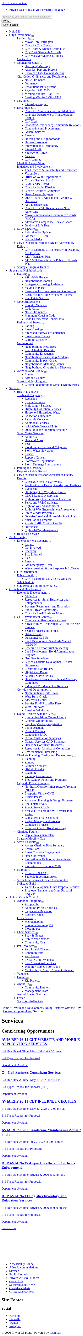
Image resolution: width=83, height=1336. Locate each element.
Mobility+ (23, 869)
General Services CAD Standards (45, 741)
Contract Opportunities (39, 720)
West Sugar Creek (36, 696)
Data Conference (35, 855)
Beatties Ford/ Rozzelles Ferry (43, 703)
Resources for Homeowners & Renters (48, 294)
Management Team (36, 991)
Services (14, 388)
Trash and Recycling (29, 395)
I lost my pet (32, 928)
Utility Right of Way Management (45, 492)
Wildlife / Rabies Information (42, 966)
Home (5, 1007)
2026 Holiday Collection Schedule (46, 429)
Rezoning (30, 772)
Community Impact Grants (41, 360)
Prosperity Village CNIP (39, 793)
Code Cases (32, 308)
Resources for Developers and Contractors (50, 291)
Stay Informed (33, 554)
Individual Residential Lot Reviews (46, 686)
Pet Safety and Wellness (39, 959)
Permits (21, 478)
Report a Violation (36, 305)
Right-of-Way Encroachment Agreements (50, 509)
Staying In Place (35, 287)
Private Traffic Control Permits (43, 523)
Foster (21, 997)
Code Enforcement (28, 301)
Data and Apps (34, 440)
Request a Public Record (32, 471)
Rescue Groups (34, 914)
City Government (19, 35)
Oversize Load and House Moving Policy (50, 516)
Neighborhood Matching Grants (44, 364)
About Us (31, 436)
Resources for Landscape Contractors (47, 748)
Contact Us (24, 59)
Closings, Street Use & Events (43, 481)
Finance (29, 135)
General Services (35, 132)
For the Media (33, 239)
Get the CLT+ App (36, 235)
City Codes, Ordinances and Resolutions (41, 76)
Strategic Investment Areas (41, 876)
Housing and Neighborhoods (42, 138)
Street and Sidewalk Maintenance (45, 332)
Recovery (30, 551)
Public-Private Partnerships (41, 610)
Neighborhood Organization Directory (48, 367)
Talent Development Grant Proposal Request (52, 887)
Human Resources (36, 142)
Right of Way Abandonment (42, 506)
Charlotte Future (27, 831)
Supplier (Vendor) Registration (43, 724)
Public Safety (17, 537)
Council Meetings (28, 62)
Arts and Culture (35, 377)
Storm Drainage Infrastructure (43, 464)
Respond (30, 561)
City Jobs (22, 100)
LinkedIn (14, 1319)
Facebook (15, 1315)
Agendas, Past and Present (41, 69)
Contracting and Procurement (42, 128)
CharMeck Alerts (19, 1288)
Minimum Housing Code (40, 315)
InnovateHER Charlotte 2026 (43, 866)
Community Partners (37, 987)
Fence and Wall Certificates (41, 502)
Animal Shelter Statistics (32, 994)
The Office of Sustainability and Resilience (51, 170)
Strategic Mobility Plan (31, 838)
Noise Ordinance (35, 80)
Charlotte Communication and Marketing (50, 111)
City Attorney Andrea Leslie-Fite (45, 48)
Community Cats (35, 942)
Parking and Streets (29, 322)
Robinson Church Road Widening (45, 828)
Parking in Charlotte (29, 468)
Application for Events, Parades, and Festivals (53, 485)
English (37, 9)
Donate (21, 977)
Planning (30, 758)
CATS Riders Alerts (21, 1291)
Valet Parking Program (38, 519)
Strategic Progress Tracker (33, 267)
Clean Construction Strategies (43, 738)
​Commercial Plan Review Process (45, 620)
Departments (24, 107)
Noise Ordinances (36, 312)
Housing (22, 274)
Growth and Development (25, 589)
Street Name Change (37, 336)
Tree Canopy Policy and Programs (46, 779)
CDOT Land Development (41, 495)
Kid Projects (32, 980)
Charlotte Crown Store (31, 163)
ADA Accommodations (23, 1267)
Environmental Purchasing (41, 752)
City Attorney (33, 159)
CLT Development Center (33, 616)
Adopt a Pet (32, 904)
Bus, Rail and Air (27, 391)
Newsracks (31, 526)
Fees (27, 443)
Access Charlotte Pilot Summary (44, 845)
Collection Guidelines (38, 416)
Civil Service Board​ (37, 183)
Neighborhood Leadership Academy (47, 357)
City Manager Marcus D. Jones (44, 55)
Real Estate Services (37, 298)
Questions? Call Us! (37, 637)
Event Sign (31, 488)
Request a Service (28, 533)
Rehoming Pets (34, 952)
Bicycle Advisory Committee (42, 190)
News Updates (26, 229)
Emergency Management (32, 540)
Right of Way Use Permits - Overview (48, 499)
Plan (27, 558)
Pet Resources (25, 945)
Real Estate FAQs (36, 803)
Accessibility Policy (21, 1264)
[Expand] (32, 36)
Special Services (35, 402)
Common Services (36, 765)
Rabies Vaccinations (37, 939)
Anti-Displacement (36, 204)
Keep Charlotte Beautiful (40, 350)
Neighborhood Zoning (38, 280)
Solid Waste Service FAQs (41, 426)
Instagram (15, 1326)
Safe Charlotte (25, 582)
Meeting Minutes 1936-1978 (42, 93)
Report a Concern (35, 457)
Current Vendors (35, 731)
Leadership (23, 38)
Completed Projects (36, 824)
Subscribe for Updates (38, 232)
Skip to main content (14, 3)
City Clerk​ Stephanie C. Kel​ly (43, 52)
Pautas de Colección (37, 419)
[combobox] (27, 17)
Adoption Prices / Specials (41, 907)
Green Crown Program (39, 194)
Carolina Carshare (36, 339)
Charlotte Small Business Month (44, 613)
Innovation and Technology (41, 145)
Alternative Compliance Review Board (48, 222)
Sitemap (14, 1271)
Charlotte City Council (38, 45)
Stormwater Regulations (39, 461)
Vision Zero (32, 173)
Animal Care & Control (23, 897)
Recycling (31, 398)
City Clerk (31, 121)
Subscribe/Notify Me (22, 1284)
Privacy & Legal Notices (24, 1277)
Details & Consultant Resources (44, 745)
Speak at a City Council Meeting (44, 73)
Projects (29, 454)
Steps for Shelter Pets (30, 1001)
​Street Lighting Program (31, 381)
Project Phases (33, 797)
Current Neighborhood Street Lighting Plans (52, 384)
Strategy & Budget (36, 152)
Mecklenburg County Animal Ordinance (49, 970)
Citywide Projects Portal (32, 783)
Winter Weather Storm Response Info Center (52, 568)
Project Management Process (42, 821)
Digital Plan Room (36, 672)
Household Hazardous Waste (42, 412)
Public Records (18, 1274)
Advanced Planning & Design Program (49, 800)
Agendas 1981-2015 (37, 90)
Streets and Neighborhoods (25, 270)
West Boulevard (34, 707)
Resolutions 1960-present (40, 87)
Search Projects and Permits (41, 630)
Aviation (30, 156)
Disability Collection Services (43, 409)
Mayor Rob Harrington (39, 41)
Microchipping (34, 921)
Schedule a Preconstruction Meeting (47, 648)
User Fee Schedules (37, 658)
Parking (29, 326)
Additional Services (37, 422)
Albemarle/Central (36, 700)
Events (29, 374)
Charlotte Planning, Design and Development (44, 755)
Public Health (25, 575)
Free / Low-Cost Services (40, 963)
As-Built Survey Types (39, 675)
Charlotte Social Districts (40, 187)
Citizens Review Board (39, 180)
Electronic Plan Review (39, 668)
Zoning (29, 762)
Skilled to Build (26, 883)
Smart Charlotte (26, 842)
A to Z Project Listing (38, 807)
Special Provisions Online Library (45, 717)
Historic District (34, 769)
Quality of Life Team (37, 225)
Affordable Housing (37, 277)
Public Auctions (34, 727)
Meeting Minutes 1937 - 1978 (43, 97)
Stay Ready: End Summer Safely (37, 585)
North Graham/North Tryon (41, 693)
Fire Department (27, 571)
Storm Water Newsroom (39, 450)
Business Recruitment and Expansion (47, 606)
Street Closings (34, 329)
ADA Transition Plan (38, 256)
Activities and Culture (30, 371)
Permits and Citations (38, 949)
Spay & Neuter (34, 935)
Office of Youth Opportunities (43, 177)
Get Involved (25, 343)
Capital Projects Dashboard (41, 817)
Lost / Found (25, 918)
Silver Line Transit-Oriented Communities (42, 880)
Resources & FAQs (36, 873)
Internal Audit (33, 149)
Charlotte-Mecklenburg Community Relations (52, 125)
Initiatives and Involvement (33, 166)
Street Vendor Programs (39, 513)
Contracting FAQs (36, 734)
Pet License (32, 956)
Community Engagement (40, 353)
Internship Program (36, 104)
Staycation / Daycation (38, 911)
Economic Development (32, 592)
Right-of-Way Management (41, 530)
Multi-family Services (38, 405)
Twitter (13, 1322)
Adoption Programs (29, 900)
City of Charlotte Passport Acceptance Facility (45, 474)
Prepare (29, 544)
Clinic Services (26, 932)
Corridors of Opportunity (32, 689)
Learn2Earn (32, 849)
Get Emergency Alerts (38, 564)
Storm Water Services (30, 433)
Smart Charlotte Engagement (42, 852)
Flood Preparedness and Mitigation (46, 447)
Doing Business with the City (35, 713)
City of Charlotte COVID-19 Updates (48, 578)
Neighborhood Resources (40, 346)
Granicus (55, 1332)
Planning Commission (38, 776)
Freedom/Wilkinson (37, 710)
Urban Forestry (34, 634)
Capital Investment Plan (39, 835)
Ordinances (32, 83)
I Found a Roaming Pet (39, 925)
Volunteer (23, 973)
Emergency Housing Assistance (44, 284)
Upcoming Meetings (37, 66)
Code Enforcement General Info (44, 319)
